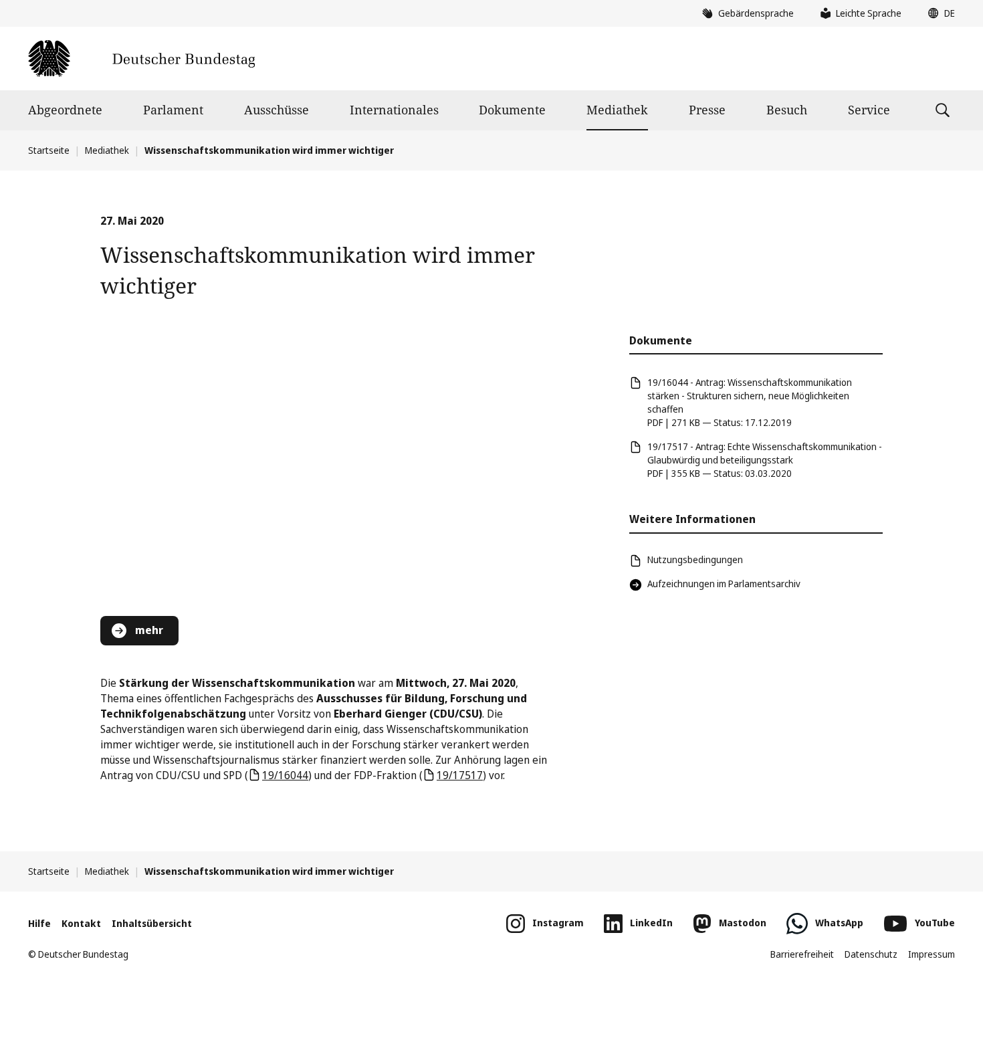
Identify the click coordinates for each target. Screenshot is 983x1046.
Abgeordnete (65, 110)
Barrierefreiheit (802, 954)
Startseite (49, 150)
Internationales (394, 110)
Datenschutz (871, 954)
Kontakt (81, 923)
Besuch (786, 110)
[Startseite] (141, 58)
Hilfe (39, 923)
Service (869, 110)
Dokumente (512, 110)
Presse (707, 110)
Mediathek (617, 110)
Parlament (173, 110)
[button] (938, 13)
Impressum (931, 954)
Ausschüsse (276, 110)
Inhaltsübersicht (152, 923)
